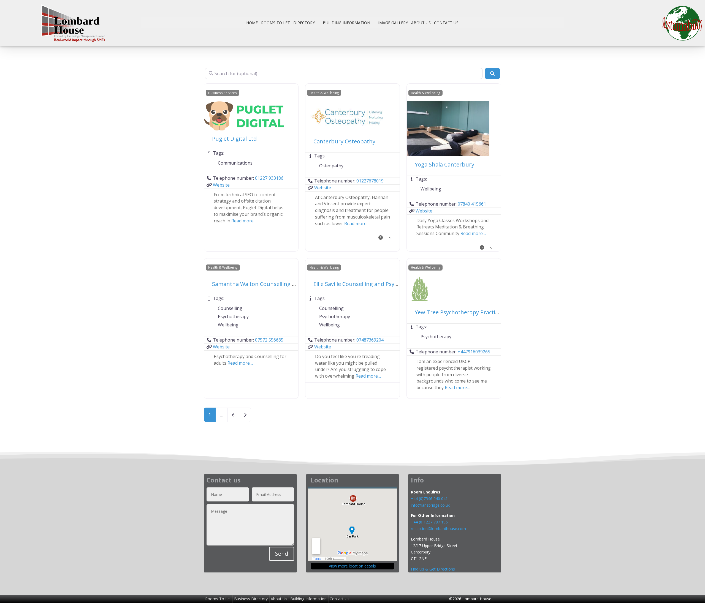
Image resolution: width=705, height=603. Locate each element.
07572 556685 (269, 340)
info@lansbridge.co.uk (430, 505)
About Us (421, 22)
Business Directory (251, 598)
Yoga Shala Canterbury (444, 164)
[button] (384, 237)
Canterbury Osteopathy (344, 141)
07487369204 (370, 340)
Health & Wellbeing (324, 93)
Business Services (222, 93)
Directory (304, 22)
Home (252, 22)
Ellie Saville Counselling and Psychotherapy (368, 284)
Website (221, 185)
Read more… (244, 221)
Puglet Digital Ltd (234, 138)
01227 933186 (269, 178)
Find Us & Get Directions (433, 569)
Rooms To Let (275, 22)
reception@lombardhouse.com (438, 528)
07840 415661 (472, 204)
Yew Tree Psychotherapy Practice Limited (468, 312)
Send (281, 553)
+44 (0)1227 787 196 (430, 522)
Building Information (346, 22)
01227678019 (370, 181)
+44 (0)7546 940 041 (429, 498)
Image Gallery (393, 22)
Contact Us (446, 22)
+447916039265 (474, 352)
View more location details (352, 566)
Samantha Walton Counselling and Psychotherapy (277, 284)
